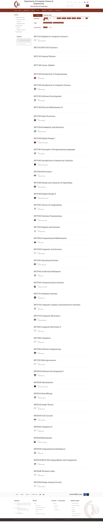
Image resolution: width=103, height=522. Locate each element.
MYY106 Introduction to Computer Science (52, 85)
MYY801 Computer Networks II (47, 327)
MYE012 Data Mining (43, 393)
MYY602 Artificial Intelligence (47, 271)
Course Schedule (75, 503)
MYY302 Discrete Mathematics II (48, 107)
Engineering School (75, 515)
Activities (50, 10)
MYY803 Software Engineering (47, 349)
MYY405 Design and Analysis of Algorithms (53, 182)
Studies (37, 10)
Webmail (73, 511)
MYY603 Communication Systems (49, 282)
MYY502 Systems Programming (48, 216)
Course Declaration (75, 505)
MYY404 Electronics (43, 171)
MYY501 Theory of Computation (48, 205)
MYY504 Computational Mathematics (50, 238)
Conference (56, 509)
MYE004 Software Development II (48, 371)
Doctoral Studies (18, 31)
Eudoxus (73, 509)
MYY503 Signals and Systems (47, 227)
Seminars (56, 505)
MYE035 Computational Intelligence (49, 449)
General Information (21, 19)
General (18, 27)
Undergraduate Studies (20, 17)
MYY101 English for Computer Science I (51, 36)
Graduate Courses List (21, 29)
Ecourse (73, 507)
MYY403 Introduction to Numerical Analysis (53, 160)
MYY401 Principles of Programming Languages (54, 149)
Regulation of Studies (21, 23)
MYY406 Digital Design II (45, 194)
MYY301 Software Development (48, 96)
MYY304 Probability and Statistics (49, 127)
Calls (36, 511)
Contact (75, 2)
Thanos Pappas (76, 519)
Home (68, 2)
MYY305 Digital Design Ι (44, 138)
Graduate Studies (18, 25)
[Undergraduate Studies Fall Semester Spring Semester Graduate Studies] (24, 40)
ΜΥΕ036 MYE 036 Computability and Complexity (55, 460)
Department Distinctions (40, 513)
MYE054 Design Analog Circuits (48, 482)
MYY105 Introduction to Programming (50, 74)
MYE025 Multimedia (43, 438)
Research (44, 10)
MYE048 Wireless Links (44, 471)
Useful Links (80, 2)
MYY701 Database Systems (45, 293)
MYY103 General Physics (45, 56)
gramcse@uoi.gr (20, 513)
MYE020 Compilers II (43, 427)
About (71, 2)
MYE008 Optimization (43, 382)
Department (26, 10)
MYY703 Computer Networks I (47, 316)
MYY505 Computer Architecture (48, 249)
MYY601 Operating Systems (46, 260)
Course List (19, 21)
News (19, 10)
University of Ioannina (76, 513)
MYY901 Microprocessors (45, 360)
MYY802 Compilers (42, 338)
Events (55, 507)
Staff (32, 10)
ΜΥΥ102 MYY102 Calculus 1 (46, 47)
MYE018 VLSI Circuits (43, 415)
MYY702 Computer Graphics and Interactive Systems (57, 305)
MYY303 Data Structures (44, 116)
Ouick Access (58, 10)
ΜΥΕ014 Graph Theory (44, 404)
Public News (38, 505)
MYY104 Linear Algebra (44, 65)
